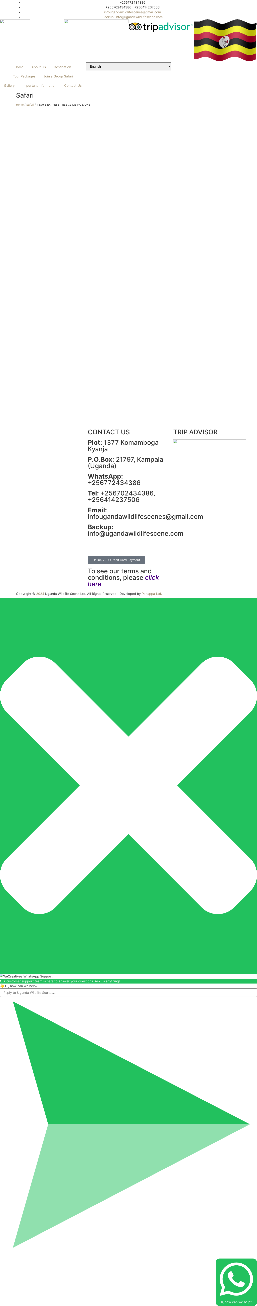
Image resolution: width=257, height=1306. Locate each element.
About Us (39, 67)
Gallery (9, 85)
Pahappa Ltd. (152, 594)
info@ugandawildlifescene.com (135, 530)
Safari (30, 104)
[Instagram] (133, 45)
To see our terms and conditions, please (123, 577)
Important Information (39, 85)
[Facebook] (93, 546)
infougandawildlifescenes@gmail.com (145, 513)
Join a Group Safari (58, 76)
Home (18, 67)
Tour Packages (24, 76)
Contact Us (73, 85)
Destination (62, 67)
